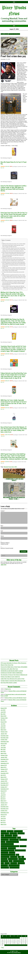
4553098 (7, 461)
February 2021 (4, 731)
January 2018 (4, 781)
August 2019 (4, 765)
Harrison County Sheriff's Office (8, 837)
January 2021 (4, 733)
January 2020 (4, 757)
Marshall (6, 33)
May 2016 (3, 820)
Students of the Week (18, 861)
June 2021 (3, 726)
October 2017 (4, 787)
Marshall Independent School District (10, 846)
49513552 (7, 407)
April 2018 (3, 775)
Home (2, 33)
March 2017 (3, 800)
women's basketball (14, 867)
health (18, 837)
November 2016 (4, 808)
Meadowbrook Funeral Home (8, 854)
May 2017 (3, 797)
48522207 (7, 380)
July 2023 (3, 710)
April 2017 (3, 798)
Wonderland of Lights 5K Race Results (14, 479)
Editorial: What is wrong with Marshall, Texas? (15, 697)
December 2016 (4, 806)
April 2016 (3, 822)
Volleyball (7, 863)
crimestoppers (13, 833)
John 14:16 (3, 564)
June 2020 (3, 747)
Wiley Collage (21, 863)
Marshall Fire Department (7, 844)
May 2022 (3, 720)
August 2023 (4, 708)
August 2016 (4, 814)
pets (23, 856)
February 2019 (4, 769)
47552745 (7, 166)
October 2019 (4, 761)
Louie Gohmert (23, 839)
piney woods (4, 858)
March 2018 (3, 777)
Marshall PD (4, 848)
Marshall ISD (23, 846)
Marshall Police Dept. (9, 467)
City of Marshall (5, 833)
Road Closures (4, 861)
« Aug (2, 947)
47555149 (7, 220)
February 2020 (4, 755)
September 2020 (5, 741)
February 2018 (4, 779)
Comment (3, 511)
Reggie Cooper (22, 858)
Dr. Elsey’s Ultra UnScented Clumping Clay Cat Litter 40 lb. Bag (13, 273)
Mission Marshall (5, 856)
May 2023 (3, 714)
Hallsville (15, 835)
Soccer (10, 861)
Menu (14, 2)
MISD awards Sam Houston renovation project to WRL (14, 498)
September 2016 (5, 812)
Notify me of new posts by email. (7, 548)
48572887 (7, 353)
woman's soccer (5, 867)
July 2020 (3, 745)
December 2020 (4, 735)
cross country (21, 833)
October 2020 (4, 739)
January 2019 (4, 771)
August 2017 (4, 791)
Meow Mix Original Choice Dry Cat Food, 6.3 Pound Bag (13, 163)
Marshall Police (11, 848)
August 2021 (4, 722)
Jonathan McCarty (14, 839)
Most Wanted (13, 856)
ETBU (2, 835)
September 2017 (5, 789)
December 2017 (4, 783)
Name (2, 525)
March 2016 (3, 824)
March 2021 (3, 729)
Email (2, 531)
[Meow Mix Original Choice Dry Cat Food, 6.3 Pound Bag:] (14, 151)
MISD (17, 854)
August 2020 (4, 743)
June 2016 (3, 818)
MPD (15, 467)
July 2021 (3, 724)
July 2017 (3, 793)
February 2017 (4, 802)
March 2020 (3, 753)
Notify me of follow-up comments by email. (5, 543)
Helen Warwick (4, 839)
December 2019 (4, 759)
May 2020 (3, 749)
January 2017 (4, 804)
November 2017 (4, 785)
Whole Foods (13, 863)
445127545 (7, 434)
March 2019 (3, 767)
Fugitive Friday (8, 835)
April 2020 (3, 751)
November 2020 (4, 737)
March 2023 (3, 716)
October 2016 (4, 810)
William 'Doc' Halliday (14, 865)
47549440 (7, 193)
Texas (2, 863)
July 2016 (3, 816)
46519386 (7, 326)
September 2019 (5, 763)
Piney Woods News (13, 858)
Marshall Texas (4, 852)
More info (2, 167)
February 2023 (4, 718)
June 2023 (3, 712)
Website (2, 536)
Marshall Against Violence (12, 841)
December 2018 (4, 773)
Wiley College (4, 865)
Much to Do (8, 689)
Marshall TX (12, 852)
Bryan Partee (10, 831)
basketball (3, 831)
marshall (3, 841)
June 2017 (3, 795)
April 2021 (3, 727)
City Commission (18, 831)
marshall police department (7, 850)
